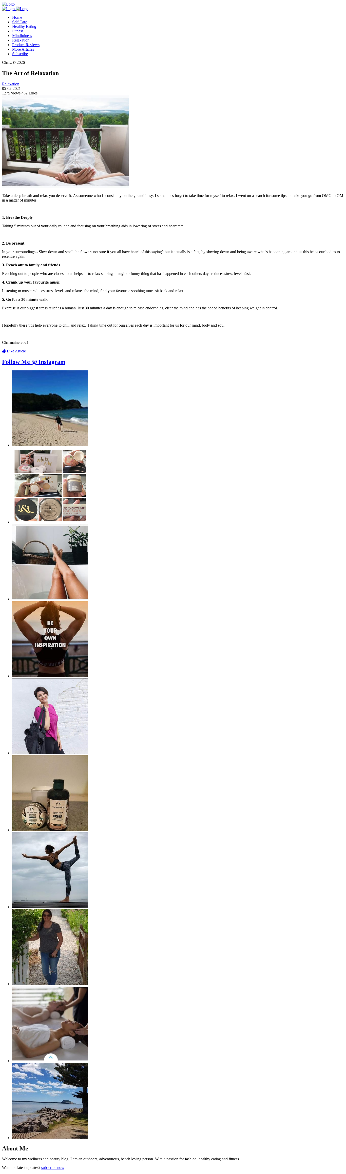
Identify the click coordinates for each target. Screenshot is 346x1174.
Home (17, 17)
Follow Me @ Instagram (33, 362)
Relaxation (20, 40)
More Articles (23, 49)
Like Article (16, 351)
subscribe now (52, 1167)
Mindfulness (22, 35)
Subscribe (20, 54)
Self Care (19, 22)
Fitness (17, 31)
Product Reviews (26, 45)
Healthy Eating (24, 26)
